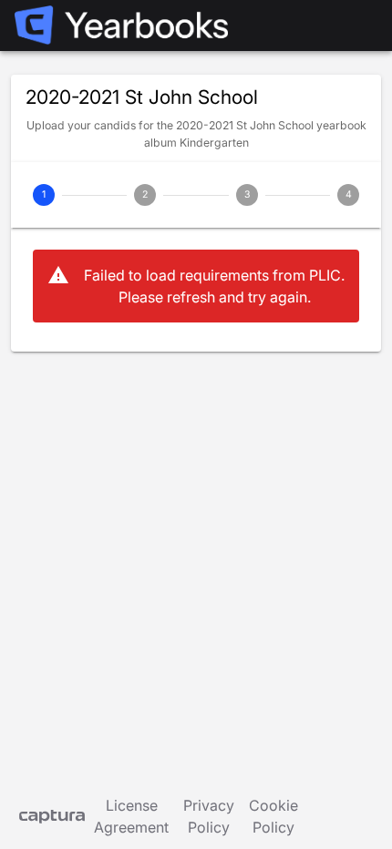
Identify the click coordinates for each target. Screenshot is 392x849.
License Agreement (131, 816)
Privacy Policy (208, 816)
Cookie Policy (273, 816)
